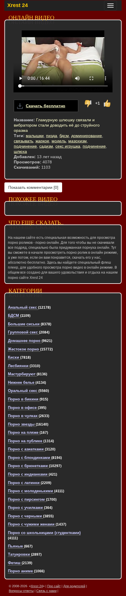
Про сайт (54, 586)
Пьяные (16, 546)
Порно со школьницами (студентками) (44, 533)
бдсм (64, 135)
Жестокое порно (24, 349)
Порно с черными (25, 516)
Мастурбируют (22, 374)
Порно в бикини (24, 399)
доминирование (86, 135)
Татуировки (19, 554)
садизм (46, 146)
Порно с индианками (28, 474)
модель (59, 141)
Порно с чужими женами (32, 524)
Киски (14, 357)
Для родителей (74, 586)
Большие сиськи (24, 324)
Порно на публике (25, 441)
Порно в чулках (23, 416)
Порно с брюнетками (28, 466)
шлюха (20, 151)
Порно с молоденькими (31, 491)
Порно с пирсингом (27, 499)
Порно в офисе (23, 407)
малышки (35, 135)
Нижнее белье (21, 382)
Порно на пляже (24, 432)
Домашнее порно (25, 340)
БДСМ (14, 315)
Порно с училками (26, 507)
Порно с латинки (24, 483)
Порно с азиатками (26, 449)
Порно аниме (21, 571)
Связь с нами (46, 590)
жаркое (42, 141)
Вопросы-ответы (21, 590)
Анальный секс (23, 307)
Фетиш (15, 563)
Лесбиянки (19, 366)
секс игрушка (67, 146)
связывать (23, 141)
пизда (51, 135)
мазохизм (77, 141)
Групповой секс (23, 332)
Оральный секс (23, 390)
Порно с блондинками (29, 457)
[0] (33, 187)
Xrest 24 (17, 5)
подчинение (25, 146)
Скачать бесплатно (45, 105)
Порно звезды (22, 424)
